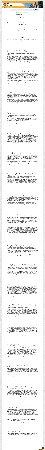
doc (31, 9)
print (33, 9)
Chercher (30, 9)
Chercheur (5, 7)
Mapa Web (40, 449)
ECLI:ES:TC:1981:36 (22, 17)
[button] (18, 12)
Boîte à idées (36, 9)
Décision (9, 7)
